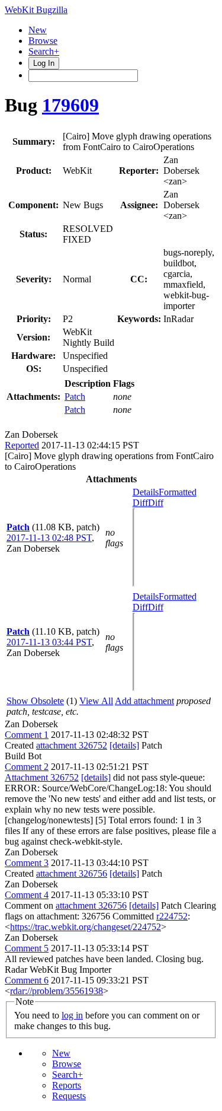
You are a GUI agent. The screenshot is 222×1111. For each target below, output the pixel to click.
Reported (22, 445)
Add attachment (144, 701)
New (37, 30)
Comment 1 (27, 735)
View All (96, 701)
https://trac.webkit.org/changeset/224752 (85, 927)
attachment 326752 (71, 745)
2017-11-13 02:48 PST (49, 538)
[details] (124, 745)
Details (146, 492)
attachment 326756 (71, 873)
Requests (69, 1096)
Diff (155, 503)
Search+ (43, 51)
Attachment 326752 (42, 777)
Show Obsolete (35, 701)
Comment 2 (27, 767)
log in (72, 1015)
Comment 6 (27, 980)
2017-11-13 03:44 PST (49, 642)
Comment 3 (27, 863)
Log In (43, 63)
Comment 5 (27, 948)
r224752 (172, 916)
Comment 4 (27, 895)
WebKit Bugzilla (36, 10)
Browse (42, 41)
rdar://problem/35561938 (56, 991)
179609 (70, 105)
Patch (75, 396)
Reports (66, 1085)
